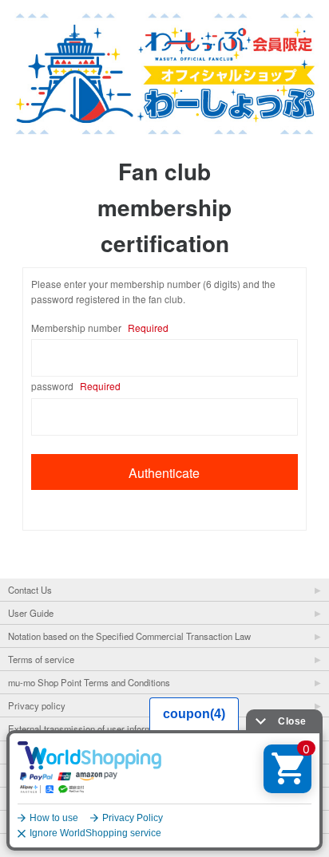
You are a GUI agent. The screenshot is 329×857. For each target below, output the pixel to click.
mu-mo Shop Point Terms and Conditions (89, 682)
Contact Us (30, 589)
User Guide (31, 612)
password (76, 386)
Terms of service (41, 659)
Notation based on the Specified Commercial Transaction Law (129, 636)
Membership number (99, 327)
